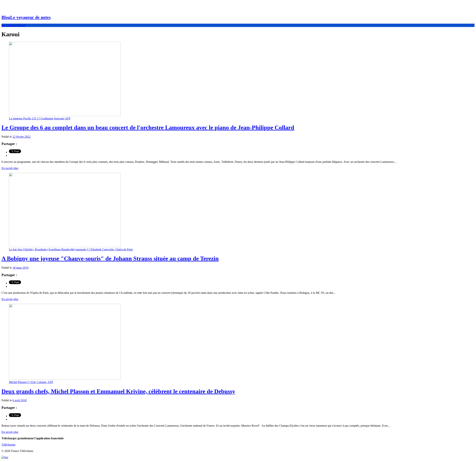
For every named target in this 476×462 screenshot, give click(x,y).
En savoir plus (9, 168)
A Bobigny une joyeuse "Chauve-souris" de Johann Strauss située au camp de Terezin (110, 258)
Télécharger (8, 444)
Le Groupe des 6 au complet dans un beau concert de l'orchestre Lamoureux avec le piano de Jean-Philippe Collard (147, 127)
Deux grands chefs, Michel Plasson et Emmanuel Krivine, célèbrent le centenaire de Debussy (118, 391)
